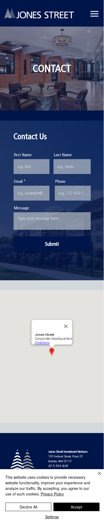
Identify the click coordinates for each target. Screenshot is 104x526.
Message (21, 208)
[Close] (96, 476)
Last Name (63, 155)
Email (18, 181)
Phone (60, 181)
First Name (23, 155)
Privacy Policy (52, 494)
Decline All (28, 507)
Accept (76, 507)
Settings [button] (52, 516)
